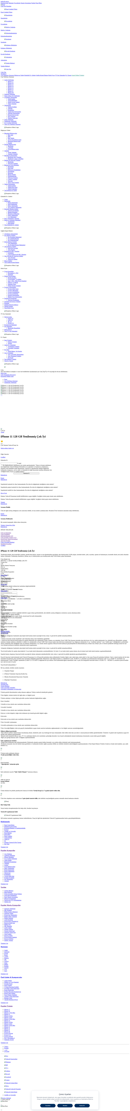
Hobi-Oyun (51, 75)
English (6, 1048)
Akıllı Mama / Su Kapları (15, 351)
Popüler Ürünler (7, 1006)
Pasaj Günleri (8, 985)
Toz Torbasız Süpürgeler (14, 207)
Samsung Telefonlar (9, 908)
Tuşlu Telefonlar (8, 119)
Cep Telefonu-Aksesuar (7, 75)
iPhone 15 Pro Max (9, 1019)
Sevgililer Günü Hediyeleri (11, 988)
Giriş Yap (3, 6)
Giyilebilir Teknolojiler (10, 97)
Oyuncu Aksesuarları (10, 287)
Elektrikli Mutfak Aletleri (11, 209)
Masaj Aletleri (8, 261)
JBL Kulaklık (8, 910)
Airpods (6, 881)
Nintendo (10, 274)
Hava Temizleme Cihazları (11, 218)
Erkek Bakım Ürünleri (10, 242)
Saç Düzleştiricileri (13, 240)
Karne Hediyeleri (9, 990)
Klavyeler (10, 168)
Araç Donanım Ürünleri (14, 356)
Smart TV (10, 318)
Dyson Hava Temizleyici (11, 921)
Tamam (3, 502)
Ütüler (6, 199)
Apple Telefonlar (9, 80)
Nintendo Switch (9, 1039)
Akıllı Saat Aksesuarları (14, 111)
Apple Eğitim (8, 980)
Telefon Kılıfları (12, 107)
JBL (5, 959)
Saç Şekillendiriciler (13, 238)
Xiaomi (6, 967)
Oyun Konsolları (9, 271)
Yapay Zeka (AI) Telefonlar (12, 96)
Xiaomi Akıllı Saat (9, 931)
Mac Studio (11, 138)
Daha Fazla (4, 575)
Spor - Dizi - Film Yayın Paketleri (17, 281)
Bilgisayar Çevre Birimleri (11, 165)
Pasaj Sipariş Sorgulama (11, 897)
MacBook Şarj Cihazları (14, 157)
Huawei (6, 958)
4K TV (10, 321)
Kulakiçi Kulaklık (9, 877)
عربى (5, 1050)
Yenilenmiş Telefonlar (10, 121)
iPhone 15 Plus (8, 1016)
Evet (5, 493)
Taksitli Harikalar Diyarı (11, 999)
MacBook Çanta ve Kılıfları (15, 159)
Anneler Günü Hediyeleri (11, 996)
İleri (4, 457)
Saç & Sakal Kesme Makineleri (16, 245)
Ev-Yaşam (68, 75)
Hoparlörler (11, 171)
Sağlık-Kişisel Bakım (42, 75)
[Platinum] (65, 1062)
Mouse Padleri (12, 174)
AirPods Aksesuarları (14, 113)
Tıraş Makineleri (12, 243)
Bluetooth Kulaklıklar (10, 862)
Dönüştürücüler (12, 176)
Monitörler (11, 166)
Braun (6, 955)
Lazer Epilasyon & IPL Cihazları (17, 254)
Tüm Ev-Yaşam (8, 361)
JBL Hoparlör (8, 926)
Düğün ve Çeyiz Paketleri (11, 982)
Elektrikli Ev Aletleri (30, 75)
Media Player (8, 329)
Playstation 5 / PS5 (13, 273)
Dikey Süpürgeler (13, 206)
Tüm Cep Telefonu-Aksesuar (12, 124)
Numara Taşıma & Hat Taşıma (12, 842)
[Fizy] (65, 1056)
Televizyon (7, 873)
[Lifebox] (65, 1071)
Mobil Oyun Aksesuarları (15, 297)
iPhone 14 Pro (8, 1024)
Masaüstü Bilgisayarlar (10, 133)
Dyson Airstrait (8, 1036)
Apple (2, 432)
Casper (6, 956)
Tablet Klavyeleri (12, 187)
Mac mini (10, 135)
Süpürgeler (7, 201)
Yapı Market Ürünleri (10, 359)
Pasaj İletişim (8, 833)
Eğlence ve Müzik (13, 282)
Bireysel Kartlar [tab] (5, 631)
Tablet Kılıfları (12, 185)
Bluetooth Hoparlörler (14, 328)
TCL (5, 969)
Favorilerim (17, 3)
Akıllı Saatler (11, 99)
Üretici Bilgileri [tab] (5, 686)
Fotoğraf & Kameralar (10, 298)
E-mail (19, 463)
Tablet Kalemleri (12, 189)
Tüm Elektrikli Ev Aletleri (11, 225)
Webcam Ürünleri (13, 178)
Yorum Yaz (4, 584)
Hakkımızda (5, 822)
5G (5, 841)
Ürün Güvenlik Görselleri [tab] (8, 687)
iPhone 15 (10, 84)
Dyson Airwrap (8, 1033)
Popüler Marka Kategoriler (11, 905)
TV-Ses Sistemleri (60, 75)
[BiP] (65, 1065)
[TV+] (65, 1068)
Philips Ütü (7, 924)
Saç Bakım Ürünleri (9, 235)
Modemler (11, 162)
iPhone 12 (10, 89)
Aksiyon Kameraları (13, 300)
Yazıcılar (10, 181)
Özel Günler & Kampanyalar (11, 977)
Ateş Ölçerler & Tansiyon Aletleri (13, 256)
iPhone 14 (10, 86)
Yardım (33, 3)
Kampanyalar (4, 3)
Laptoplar (10, 147)
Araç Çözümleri (8, 353)
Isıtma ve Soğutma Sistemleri (12, 220)
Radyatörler (11, 223)
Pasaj (5, 379)
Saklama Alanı (12, 284)
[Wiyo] (65, 1086)
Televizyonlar (8, 317)
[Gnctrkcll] (65, 1077)
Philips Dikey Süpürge (10, 916)
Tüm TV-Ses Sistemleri (10, 331)
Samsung (6, 952)
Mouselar (10, 173)
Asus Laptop (7, 934)
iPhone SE (11, 92)
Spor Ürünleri (8, 340)
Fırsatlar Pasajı (8, 984)
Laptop (6, 865)
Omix (5, 963)
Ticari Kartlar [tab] (4, 633)
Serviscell (10, 357)
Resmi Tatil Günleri (9, 993)
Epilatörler (11, 253)
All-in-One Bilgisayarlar (14, 139)
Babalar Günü (8, 998)
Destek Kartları (12, 278)
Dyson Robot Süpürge (10, 937)
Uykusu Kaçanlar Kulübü (11, 987)
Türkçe (6, 1046)
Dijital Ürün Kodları (10, 276)
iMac (9, 136)
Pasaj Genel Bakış (9, 825)
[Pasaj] (3, 4)
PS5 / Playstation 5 (9, 1038)
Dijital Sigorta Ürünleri (14, 285)
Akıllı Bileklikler (12, 100)
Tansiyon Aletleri (12, 259)
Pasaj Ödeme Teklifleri (10, 995)
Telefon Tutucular (13, 118)
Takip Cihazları (12, 103)
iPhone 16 (10, 83)
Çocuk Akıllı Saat (9, 876)
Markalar (11, 3)
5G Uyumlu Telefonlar (10, 123)
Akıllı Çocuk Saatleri (14, 102)
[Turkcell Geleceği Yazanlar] (65, 1089)
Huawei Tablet (8, 935)
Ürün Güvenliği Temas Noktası (13, 894)
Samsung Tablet (8, 913)
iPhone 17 (10, 81)
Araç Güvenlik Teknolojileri (16, 354)
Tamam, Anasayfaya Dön (8, 525)
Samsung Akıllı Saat (10, 932)
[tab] (6, 533)
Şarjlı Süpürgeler (12, 204)
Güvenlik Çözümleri (13, 348)
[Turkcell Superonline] (65, 1059)
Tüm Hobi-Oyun (9, 308)
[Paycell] (65, 1074)
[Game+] (65, 1080)
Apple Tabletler (12, 152)
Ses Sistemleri (8, 326)
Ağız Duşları (11, 250)
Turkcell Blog (8, 837)
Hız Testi (6, 844)
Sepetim (3, 74)
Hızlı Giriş (4, 373)
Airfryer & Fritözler (13, 210)
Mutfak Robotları (12, 212)
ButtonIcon (4, 475)
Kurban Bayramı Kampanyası (12, 991)
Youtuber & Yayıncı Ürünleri (12, 301)
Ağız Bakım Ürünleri (10, 246)
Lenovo (6, 961)
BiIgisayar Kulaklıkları (14, 170)
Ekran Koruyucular (13, 115)
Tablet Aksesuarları (9, 184)
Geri (2, 457)
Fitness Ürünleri (12, 342)
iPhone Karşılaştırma (10, 898)
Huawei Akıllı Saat (9, 923)
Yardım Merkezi (8, 890)
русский (6, 1051)
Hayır (2, 493)
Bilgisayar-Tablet (19, 75)
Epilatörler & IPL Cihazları (11, 251)
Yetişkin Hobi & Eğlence (11, 305)
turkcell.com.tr (5, 1)
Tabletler (6, 151)
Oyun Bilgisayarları (13, 149)
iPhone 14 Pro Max (9, 1025)
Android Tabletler (13, 154)
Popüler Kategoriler (8, 850)
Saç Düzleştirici (8, 879)
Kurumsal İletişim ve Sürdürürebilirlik (14, 828)
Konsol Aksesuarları (13, 295)
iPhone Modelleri (9, 857)
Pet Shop (6, 349)
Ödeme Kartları (8, 306)
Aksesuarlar (7, 105)
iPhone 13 (10, 88)
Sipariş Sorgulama (26, 3)
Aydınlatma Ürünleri (13, 346)
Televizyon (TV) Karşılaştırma (12, 900)
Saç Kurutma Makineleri (14, 237)
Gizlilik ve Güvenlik (10, 831)
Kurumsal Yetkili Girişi (7, 376)
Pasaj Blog (39, 3)
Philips (6, 964)
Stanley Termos (8, 940)
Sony (5, 971)
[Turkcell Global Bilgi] (65, 1083)
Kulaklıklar (11, 110)
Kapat (2, 478)
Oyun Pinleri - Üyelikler (14, 279)
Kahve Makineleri (13, 215)
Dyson (6, 953)
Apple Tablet (7, 927)
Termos (10, 343)
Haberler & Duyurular (10, 826)
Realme (6, 966)
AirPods (10, 108)
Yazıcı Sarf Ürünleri (13, 182)
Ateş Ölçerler (11, 257)
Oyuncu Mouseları (13, 290)
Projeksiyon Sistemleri (10, 325)
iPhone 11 (10, 91)
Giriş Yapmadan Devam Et (8, 375)
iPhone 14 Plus (8, 1022)
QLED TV (11, 323)
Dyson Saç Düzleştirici (10, 915)
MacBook (10, 146)
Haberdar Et (26, 473)
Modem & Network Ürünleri (12, 160)
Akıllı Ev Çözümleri (10, 345)
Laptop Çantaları (12, 179)
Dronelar (6, 303)
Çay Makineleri (12, 217)
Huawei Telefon (8, 939)
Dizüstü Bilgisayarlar (10, 144)
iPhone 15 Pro (8, 1017)
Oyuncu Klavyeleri (13, 289)
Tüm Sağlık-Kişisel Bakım (11, 262)
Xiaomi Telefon (8, 929)
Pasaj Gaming (8, 836)
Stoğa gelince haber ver (7, 448)
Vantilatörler (11, 221)
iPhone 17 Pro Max (9, 1012)
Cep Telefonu (8, 854)
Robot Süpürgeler (13, 202)
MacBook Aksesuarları (10, 155)
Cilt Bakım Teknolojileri (11, 234)
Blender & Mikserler (13, 214)
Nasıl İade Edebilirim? (10, 895)
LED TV (10, 320)
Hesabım (8, 6)
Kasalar (10, 143)
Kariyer (6, 830)
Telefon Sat (7, 902)
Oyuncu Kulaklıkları (13, 292)
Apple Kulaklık (8, 920)
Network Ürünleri (13, 163)
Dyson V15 (7, 1035)
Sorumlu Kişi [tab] (4, 684)
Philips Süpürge (8, 918)
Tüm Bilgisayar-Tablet (10, 190)
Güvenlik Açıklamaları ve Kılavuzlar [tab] (11, 689)
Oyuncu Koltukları (13, 293)
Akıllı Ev (6, 839)
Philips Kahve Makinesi (11, 912)
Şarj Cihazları (11, 116)
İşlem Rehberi (8, 892)
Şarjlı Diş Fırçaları (13, 248)
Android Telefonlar (9, 94)
